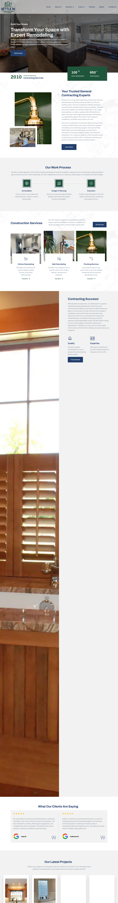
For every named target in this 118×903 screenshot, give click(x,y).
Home (48, 7)
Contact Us (112, 7)
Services (69, 7)
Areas (80, 7)
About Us (58, 7)
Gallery (101, 7)
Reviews (92, 7)
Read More (25, 278)
